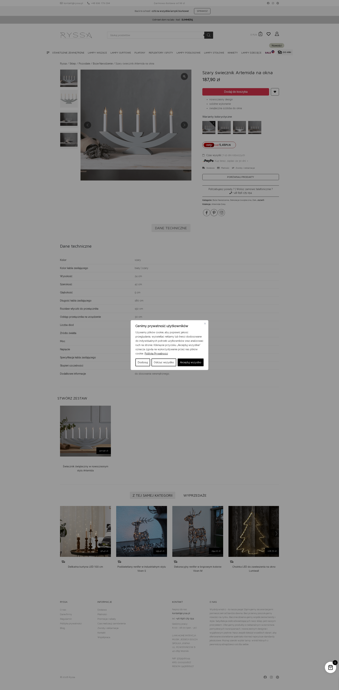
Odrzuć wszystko (164, 362)
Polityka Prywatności (156, 353)
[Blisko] (205, 323)
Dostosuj (143, 362)
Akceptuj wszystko (190, 362)
